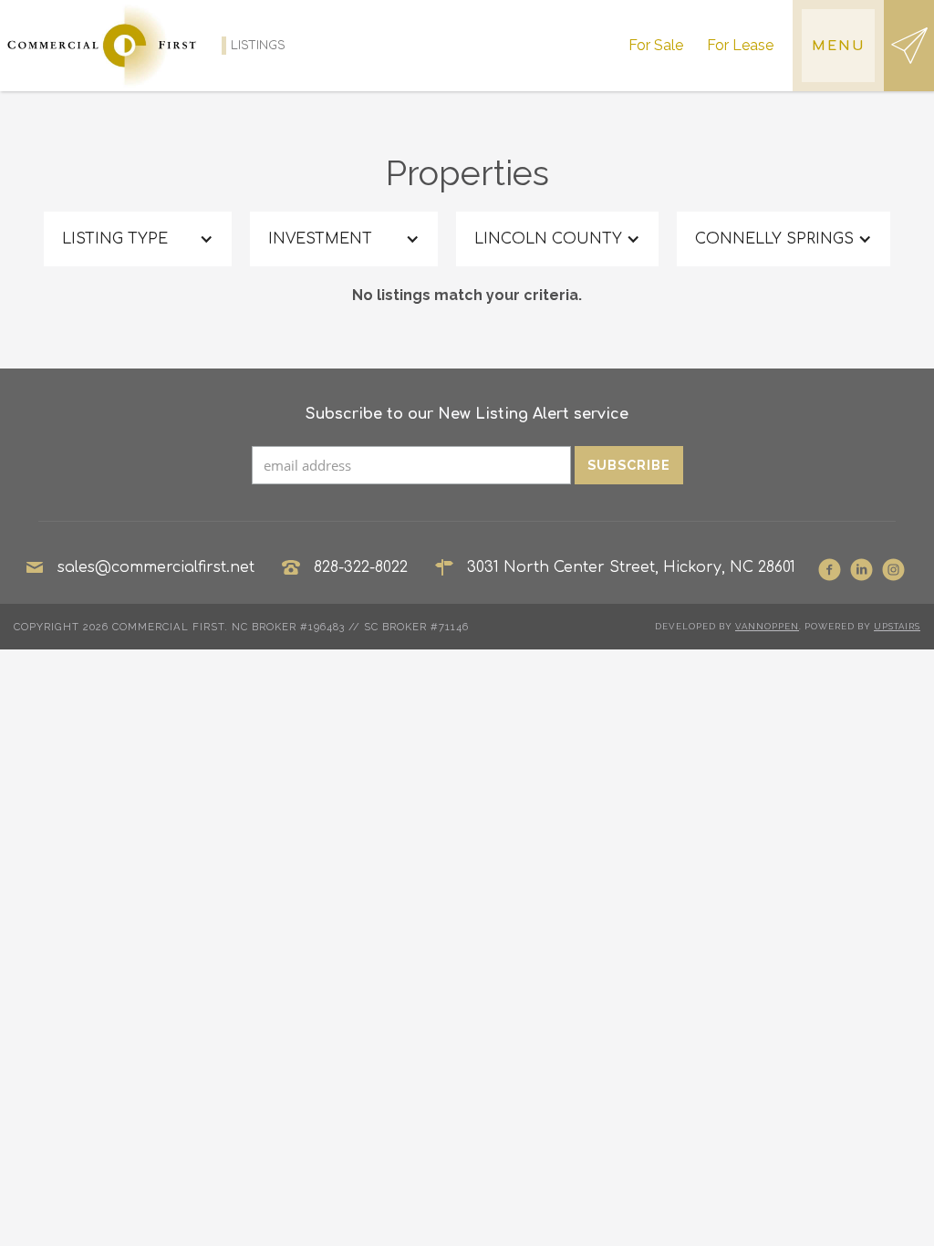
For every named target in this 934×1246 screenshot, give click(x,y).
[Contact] (909, 45)
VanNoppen (767, 626)
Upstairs (897, 626)
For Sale (655, 45)
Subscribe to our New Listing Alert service (467, 414)
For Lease (740, 45)
